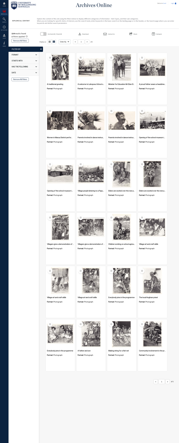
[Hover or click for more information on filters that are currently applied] (27, 36)
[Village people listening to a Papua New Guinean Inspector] (91, 174)
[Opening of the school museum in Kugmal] (152, 120)
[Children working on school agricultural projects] (121, 227)
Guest (164, 3)
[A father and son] (91, 334)
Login (4, 38)
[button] (109, 34)
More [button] (4, 46)
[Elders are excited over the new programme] (121, 174)
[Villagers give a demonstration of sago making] (60, 227)
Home (4, 6)
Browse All (4, 14)
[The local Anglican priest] (152, 280)
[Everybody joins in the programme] (121, 280)
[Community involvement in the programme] (152, 334)
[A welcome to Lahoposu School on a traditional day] (91, 67)
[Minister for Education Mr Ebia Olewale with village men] (121, 67)
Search (4, 22)
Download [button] (83, 34)
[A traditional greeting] (60, 67)
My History (4, 30)
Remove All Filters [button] (20, 41)
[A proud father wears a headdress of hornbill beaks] (152, 67)
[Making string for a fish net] (121, 334)
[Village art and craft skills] (152, 227)
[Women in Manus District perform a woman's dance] (60, 120)
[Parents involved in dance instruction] (91, 120)
